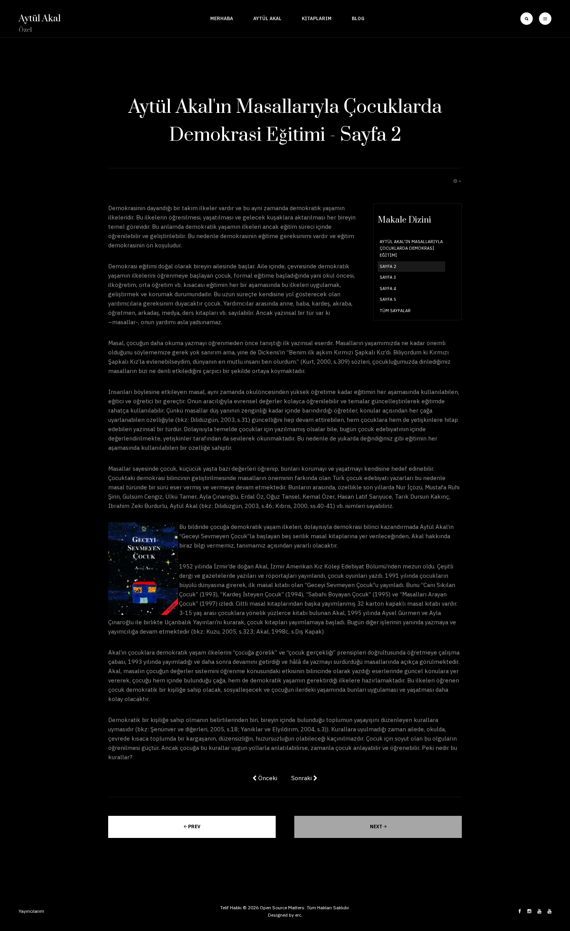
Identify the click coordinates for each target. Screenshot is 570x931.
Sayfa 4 (388, 288)
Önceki (267, 778)
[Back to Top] (542, 893)
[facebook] (519, 911)
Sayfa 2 (388, 266)
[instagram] (529, 911)
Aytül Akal (267, 18)
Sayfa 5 (388, 299)
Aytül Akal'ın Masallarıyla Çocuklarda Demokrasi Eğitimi (411, 248)
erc (298, 915)
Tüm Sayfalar (395, 310)
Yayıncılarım (31, 911)
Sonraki (302, 778)
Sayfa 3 (388, 277)
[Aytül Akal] (539, 911)
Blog (358, 18)
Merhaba (221, 18)
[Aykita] (549, 911)
